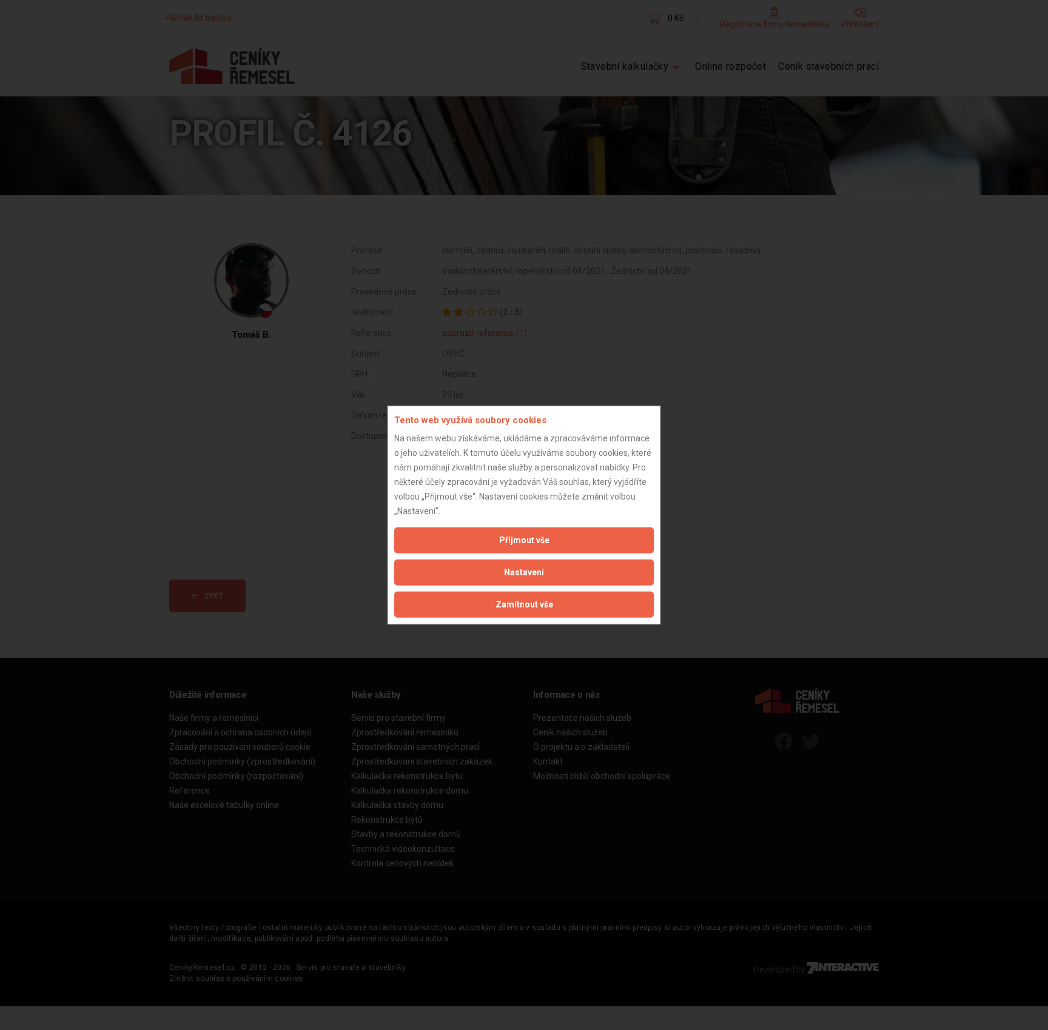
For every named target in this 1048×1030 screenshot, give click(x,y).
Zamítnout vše (524, 604)
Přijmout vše (524, 540)
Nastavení (524, 572)
